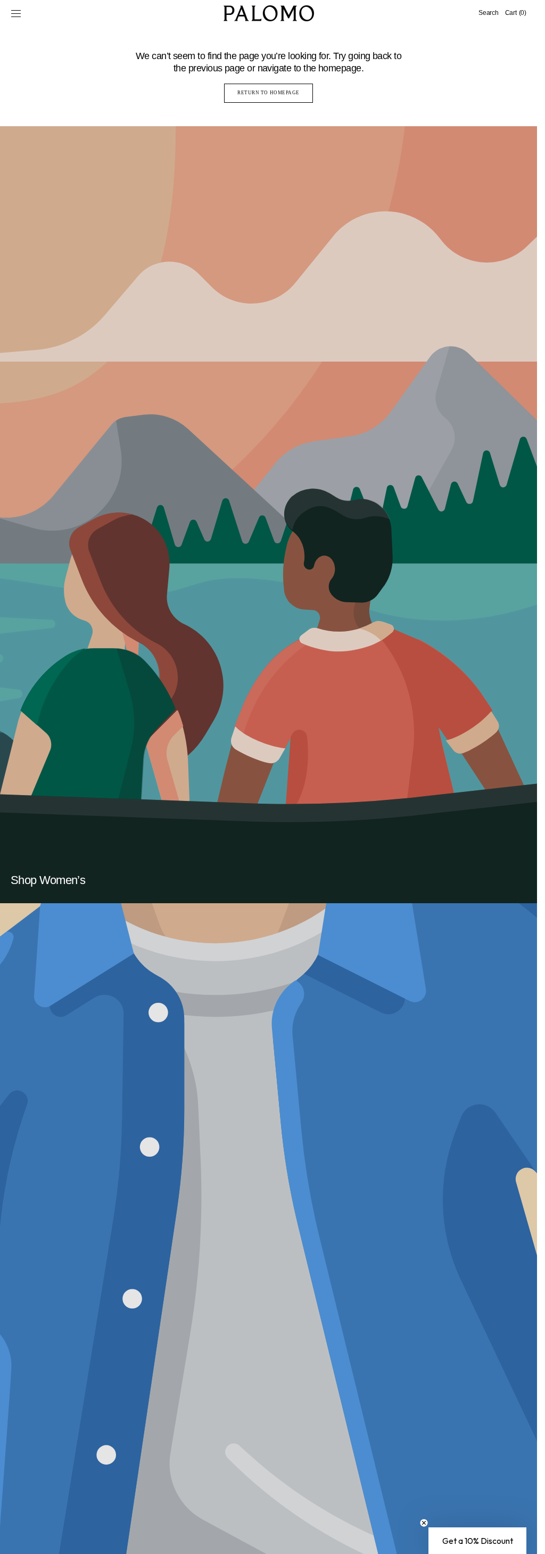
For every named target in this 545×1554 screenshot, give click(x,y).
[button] (16, 13)
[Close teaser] (424, 1523)
